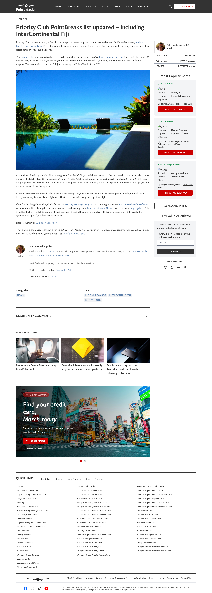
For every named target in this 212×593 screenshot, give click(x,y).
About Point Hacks (74, 578)
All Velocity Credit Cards (27, 514)
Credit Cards (73, 6)
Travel (115, 6)
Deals (127, 6)
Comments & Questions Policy (117, 578)
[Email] (165, 267)
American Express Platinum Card (150, 490)
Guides (58, 6)
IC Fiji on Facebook (46, 222)
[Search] (169, 6)
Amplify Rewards (24, 534)
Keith (20, 256)
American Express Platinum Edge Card (153, 502)
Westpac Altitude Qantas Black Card (92, 502)
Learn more (188, 141)
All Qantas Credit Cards (27, 498)
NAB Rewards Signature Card (149, 534)
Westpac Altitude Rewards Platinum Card (154, 551)
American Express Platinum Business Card (154, 494)
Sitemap (89, 578)
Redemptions (93, 300)
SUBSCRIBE (185, 6)
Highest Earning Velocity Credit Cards (32, 510)
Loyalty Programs (73, 479)
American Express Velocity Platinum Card (94, 534)
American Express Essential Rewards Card (154, 506)
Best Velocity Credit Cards (27, 506)
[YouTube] (46, 589)
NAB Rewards (22, 551)
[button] (81, 461)
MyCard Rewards (24, 547)
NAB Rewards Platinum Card (149, 539)
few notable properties (111, 57)
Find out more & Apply (175, 152)
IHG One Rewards (95, 295)
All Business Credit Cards (27, 567)
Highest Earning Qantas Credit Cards (32, 494)
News (102, 6)
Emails (99, 578)
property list (27, 57)
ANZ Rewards (22, 539)
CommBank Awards (25, 543)
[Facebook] (172, 267)
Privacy (152, 578)
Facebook (60, 270)
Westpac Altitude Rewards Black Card (152, 547)
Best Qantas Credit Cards (27, 490)
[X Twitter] (185, 267)
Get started (175, 251)
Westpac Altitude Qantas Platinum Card (93, 506)
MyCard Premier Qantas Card (89, 498)
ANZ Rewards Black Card (147, 514)
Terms (161, 578)
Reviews (89, 6)
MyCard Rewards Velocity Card (89, 547)
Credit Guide (172, 578)
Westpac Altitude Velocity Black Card (92, 551)
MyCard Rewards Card (146, 527)
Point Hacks (48, 251)
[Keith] (20, 249)
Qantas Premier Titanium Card (89, 494)
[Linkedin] (178, 267)
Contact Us (186, 578)
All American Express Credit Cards (31, 527)
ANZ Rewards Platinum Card (149, 518)
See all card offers (175, 205)
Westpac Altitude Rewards (28, 555)
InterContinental (120, 295)
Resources (141, 6)
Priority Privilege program (79, 204)
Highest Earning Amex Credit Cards (31, 523)
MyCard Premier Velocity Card (89, 543)
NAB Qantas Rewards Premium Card (92, 523)
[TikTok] (39, 589)
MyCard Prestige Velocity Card (89, 539)
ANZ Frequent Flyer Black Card (89, 527)
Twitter (70, 270)
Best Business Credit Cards (28, 563)
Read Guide (188, 104)
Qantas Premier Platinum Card (89, 490)
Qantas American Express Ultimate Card (94, 510)
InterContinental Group (100, 208)
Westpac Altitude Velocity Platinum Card (93, 555)
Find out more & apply (175, 109)
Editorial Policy (140, 578)
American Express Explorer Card (150, 498)
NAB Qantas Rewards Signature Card (92, 518)
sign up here (137, 208)
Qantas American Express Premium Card (94, 514)
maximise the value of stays (133, 204)
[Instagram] (32, 589)
